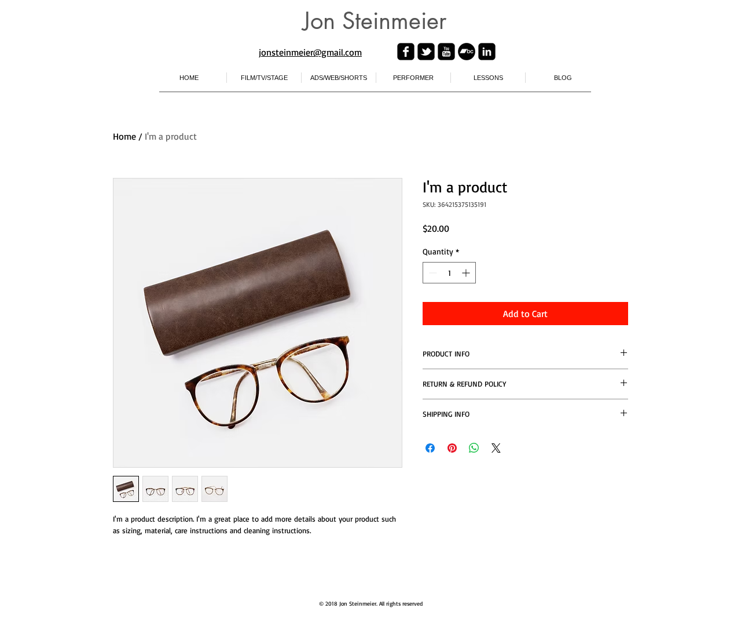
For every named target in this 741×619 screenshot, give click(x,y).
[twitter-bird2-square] (426, 51)
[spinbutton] (449, 273)
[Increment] (467, 273)
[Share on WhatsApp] (474, 448)
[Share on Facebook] (430, 448)
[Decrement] (431, 273)
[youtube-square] (446, 51)
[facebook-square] (405, 51)
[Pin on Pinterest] (452, 448)
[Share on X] (496, 448)
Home (124, 136)
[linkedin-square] (487, 51)
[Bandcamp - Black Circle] (466, 51)
